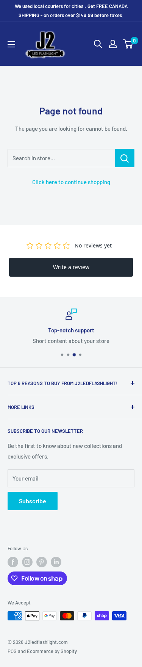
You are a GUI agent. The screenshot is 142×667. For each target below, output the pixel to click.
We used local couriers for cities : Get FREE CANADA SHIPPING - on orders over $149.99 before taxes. (71, 10)
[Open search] (98, 44)
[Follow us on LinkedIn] (56, 562)
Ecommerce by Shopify (52, 651)
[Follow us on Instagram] (27, 562)
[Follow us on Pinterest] (41, 562)
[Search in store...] (124, 158)
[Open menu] (11, 44)
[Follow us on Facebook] (13, 562)
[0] (128, 44)
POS (12, 651)
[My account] (113, 44)
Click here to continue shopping (71, 181)
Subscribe (32, 500)
